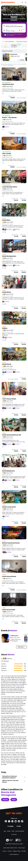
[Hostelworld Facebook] (6, 821)
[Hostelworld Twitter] (9, 821)
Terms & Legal (21, 847)
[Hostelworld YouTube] (16, 821)
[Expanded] (3, 41)
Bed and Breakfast (6, 82)
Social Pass (14, 834)
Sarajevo (5, 799)
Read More (10, 65)
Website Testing (17, 851)
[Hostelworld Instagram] (12, 821)
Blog (5, 831)
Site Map (24, 851)
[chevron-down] (14, 659)
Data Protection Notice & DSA (10, 847)
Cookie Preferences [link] (14, 854)
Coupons (4, 851)
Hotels (12, 831)
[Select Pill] (22, 2)
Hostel (4, 218)
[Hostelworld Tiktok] (22, 821)
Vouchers (10, 851)
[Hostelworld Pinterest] (19, 821)
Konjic (13, 799)
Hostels (8, 831)
